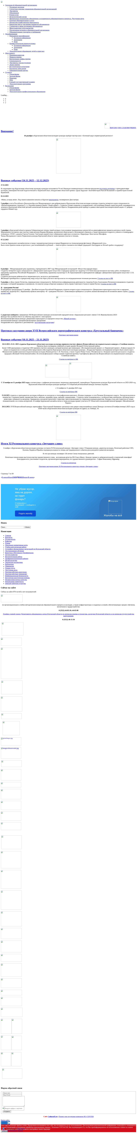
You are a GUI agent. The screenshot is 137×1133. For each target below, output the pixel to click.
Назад (10, 477)
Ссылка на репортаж (68, 463)
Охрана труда (10, 568)
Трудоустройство (11, 555)
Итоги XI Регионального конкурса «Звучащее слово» (32, 443)
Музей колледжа (11, 560)
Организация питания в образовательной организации (29, 30)
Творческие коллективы (14, 562)
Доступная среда (11, 570)
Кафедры (8, 541)
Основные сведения (16, 7)
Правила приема (15, 57)
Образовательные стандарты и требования (24, 32)
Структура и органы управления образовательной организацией (33, 9)
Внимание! (7, 131)
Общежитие (9, 566)
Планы (7, 543)
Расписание (9, 86)
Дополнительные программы (20, 84)
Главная (8, 535)
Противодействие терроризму (16, 574)
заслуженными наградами (44, 322)
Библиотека (9, 564)
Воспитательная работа (13, 557)
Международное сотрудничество (21, 28)
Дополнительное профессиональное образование (27, 91)
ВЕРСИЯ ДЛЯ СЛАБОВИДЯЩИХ (123, 128)
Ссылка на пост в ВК (105, 278)
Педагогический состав (18, 17)
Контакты (8, 537)
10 (20, 477)
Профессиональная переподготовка (22, 43)
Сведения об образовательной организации (21, 5)
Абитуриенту (10, 53)
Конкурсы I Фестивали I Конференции (19, 553)
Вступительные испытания (19, 67)
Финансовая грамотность (14, 581)
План (16, 42)
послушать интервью (107, 189)
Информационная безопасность (16, 576)
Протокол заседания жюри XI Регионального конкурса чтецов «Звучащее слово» (68, 466)
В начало (5, 477)
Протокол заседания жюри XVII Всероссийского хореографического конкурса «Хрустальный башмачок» (62, 330)
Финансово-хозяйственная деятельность (24, 22)
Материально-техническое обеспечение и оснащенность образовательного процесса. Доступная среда (46, 19)
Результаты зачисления (17, 68)
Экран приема (14, 65)
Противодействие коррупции (16, 572)
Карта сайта (5, 1120)
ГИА (11, 80)
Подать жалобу (25, 513)
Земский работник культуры (15, 583)
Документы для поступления (20, 63)
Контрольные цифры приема (20, 59)
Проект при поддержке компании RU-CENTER (76, 1116)
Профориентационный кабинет (16, 558)
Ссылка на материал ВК (68, 392)
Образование (14, 13)
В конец (31, 477)
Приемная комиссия (16, 55)
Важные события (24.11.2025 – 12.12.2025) (25, 180)
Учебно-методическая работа (15, 547)
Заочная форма (14, 76)
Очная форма (14, 74)
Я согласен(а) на (13, 1130)
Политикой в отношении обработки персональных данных (29, 1127)
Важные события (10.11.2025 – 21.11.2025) (25, 339)
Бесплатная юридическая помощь (17, 578)
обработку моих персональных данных (13, 1130)
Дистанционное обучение (14, 551)
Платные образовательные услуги (21, 20)
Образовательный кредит (18, 70)
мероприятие (53, 200)
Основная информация (22, 38)
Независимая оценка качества (16, 580)
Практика (12, 78)
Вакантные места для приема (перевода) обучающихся (29, 24)
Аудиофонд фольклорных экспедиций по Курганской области (28, 549)
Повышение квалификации (19, 36)
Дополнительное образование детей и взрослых (26, 51)
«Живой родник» (69, 319)
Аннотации (18, 40)
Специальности (15, 61)
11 (22, 477)
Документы (13, 11)
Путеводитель (10, 539)
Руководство (14, 15)
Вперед (25, 477)
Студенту (8, 72)
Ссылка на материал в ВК (68, 359)
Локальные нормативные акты (16, 545)
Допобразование (11, 34)
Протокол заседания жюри (68, 335)
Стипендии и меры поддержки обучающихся (25, 26)
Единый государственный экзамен (22, 82)
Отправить (6, 1111)
